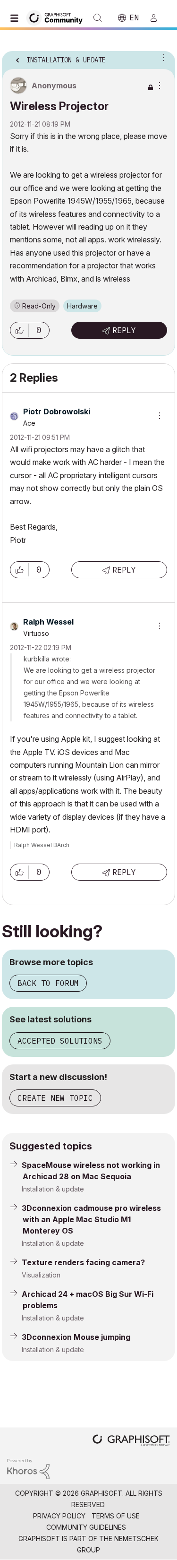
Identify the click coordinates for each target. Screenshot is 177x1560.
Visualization (41, 1275)
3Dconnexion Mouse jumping (76, 1337)
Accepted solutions (59, 1041)
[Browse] (16, 18)
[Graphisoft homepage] (131, 1441)
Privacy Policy (59, 1516)
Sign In (157, 17)
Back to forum (48, 983)
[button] (19, 330)
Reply (124, 330)
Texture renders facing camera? (83, 1262)
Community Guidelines (86, 1527)
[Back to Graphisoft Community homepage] (57, 17)
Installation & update (53, 1189)
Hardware (82, 306)
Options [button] (162, 57)
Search (98, 18)
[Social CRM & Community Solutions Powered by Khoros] (28, 1468)
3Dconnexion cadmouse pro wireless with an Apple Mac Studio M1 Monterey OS (91, 1219)
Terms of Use (116, 1516)
